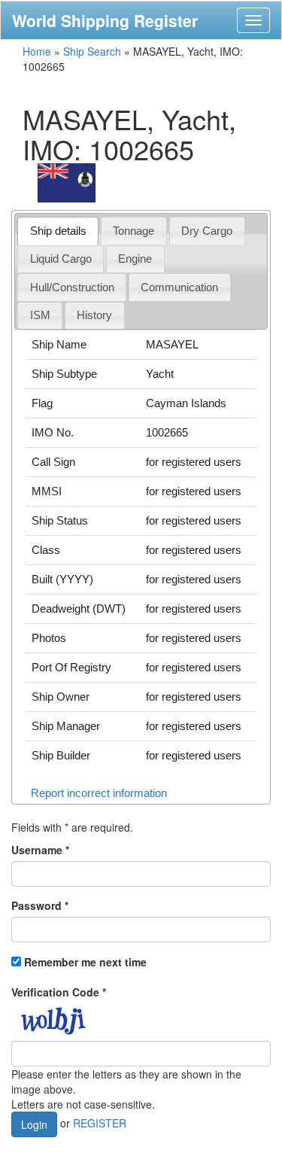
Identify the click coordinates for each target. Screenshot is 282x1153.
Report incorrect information (99, 792)
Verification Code (58, 991)
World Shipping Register (105, 20)
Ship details (58, 230)
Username (40, 849)
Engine (135, 258)
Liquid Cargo (61, 258)
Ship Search (92, 51)
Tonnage (133, 230)
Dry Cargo (206, 230)
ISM (40, 315)
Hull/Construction (72, 287)
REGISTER (99, 1122)
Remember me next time (85, 961)
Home (37, 51)
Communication (179, 287)
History (94, 315)
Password (39, 905)
